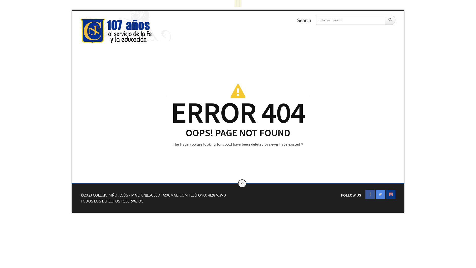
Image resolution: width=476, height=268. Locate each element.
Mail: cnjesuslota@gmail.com (160, 195)
